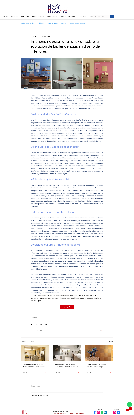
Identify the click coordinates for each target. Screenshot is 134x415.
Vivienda (41, 23)
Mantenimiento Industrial (57, 23)
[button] (38, 16)
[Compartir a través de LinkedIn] (41, 324)
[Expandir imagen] (36, 73)
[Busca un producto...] (112, 16)
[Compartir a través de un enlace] (46, 324)
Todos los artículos (27, 23)
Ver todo (110, 341)
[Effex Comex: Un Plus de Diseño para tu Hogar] (99, 353)
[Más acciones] (102, 36)
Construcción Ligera (77, 23)
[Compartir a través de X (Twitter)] (36, 324)
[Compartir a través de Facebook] (32, 324)
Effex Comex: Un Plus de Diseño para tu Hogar (96, 366)
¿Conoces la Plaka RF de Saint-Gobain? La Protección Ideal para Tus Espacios (34, 366)
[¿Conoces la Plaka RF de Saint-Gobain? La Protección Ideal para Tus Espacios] (35, 353)
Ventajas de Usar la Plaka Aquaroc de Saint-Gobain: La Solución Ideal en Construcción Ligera (67, 366)
